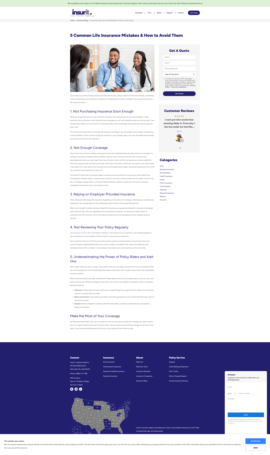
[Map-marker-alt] (71, 389)
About (159, 13)
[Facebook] (76, 389)
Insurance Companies (144, 376)
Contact (181, 13)
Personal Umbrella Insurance (113, 371)
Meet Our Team (142, 367)
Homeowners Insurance (112, 367)
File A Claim (173, 371)
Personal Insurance (110, 376)
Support (169, 13)
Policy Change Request (178, 376)
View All (163, 200)
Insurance (139, 13)
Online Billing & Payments (178, 367)
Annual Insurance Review (178, 381)
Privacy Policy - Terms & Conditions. (180, 86)
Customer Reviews (143, 371)
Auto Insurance (109, 362)
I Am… (149, 13)
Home (72, 20)
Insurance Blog (82, 20)
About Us (139, 362)
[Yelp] (80, 389)
